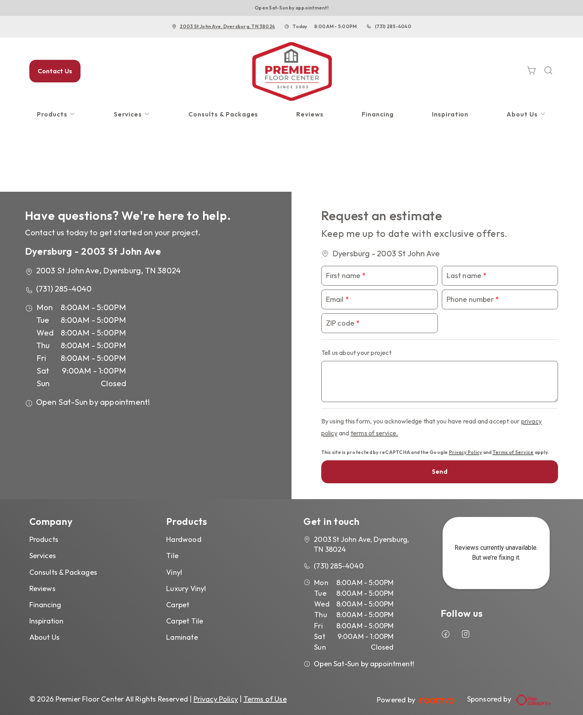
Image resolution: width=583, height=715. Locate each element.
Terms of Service (513, 452)
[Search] (548, 71)
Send (439, 471)
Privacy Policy (465, 452)
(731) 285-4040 (393, 26)
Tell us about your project (356, 353)
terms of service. (374, 433)
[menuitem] (56, 114)
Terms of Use (265, 699)
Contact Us (55, 71)
